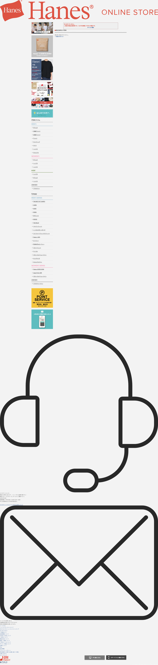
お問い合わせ (3, 653)
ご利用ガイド (3, 632)
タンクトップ (36, 142)
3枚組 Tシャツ (36, 131)
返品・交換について (5, 640)
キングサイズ (36, 258)
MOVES (35, 219)
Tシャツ (35, 138)
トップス (35, 163)
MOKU (35, 212)
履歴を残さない (60, 36)
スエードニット (37, 247)
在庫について (3, 645)
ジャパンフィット (37, 226)
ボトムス (35, 127)
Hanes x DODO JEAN (38, 269)
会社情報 (2, 648)
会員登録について (4, 634)
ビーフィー (36, 240)
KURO (34, 208)
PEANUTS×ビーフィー (38, 244)
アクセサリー (36, 188)
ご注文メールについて (5, 642)
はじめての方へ (4, 630)
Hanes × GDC (36, 237)
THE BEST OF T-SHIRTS (39, 201)
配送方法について (4, 639)
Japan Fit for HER (37, 273)
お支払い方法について (5, 635)
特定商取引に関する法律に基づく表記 (9, 652)
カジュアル (36, 152)
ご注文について (4, 637)
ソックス (35, 149)
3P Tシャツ (36, 215)
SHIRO (35, 205)
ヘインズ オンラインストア (6, 627)
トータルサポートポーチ (39, 230)
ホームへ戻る (90, 27)
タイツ (35, 145)
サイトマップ (3, 655)
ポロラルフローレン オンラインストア (9, 629)
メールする (2, 625)
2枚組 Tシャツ (36, 134)
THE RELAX (36, 223)
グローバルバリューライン (39, 255)
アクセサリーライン (38, 283)
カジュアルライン (37, 262)
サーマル (35, 251)
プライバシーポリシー (5, 650)
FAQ (1, 647)
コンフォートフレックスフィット (41, 233)
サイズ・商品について (5, 644)
